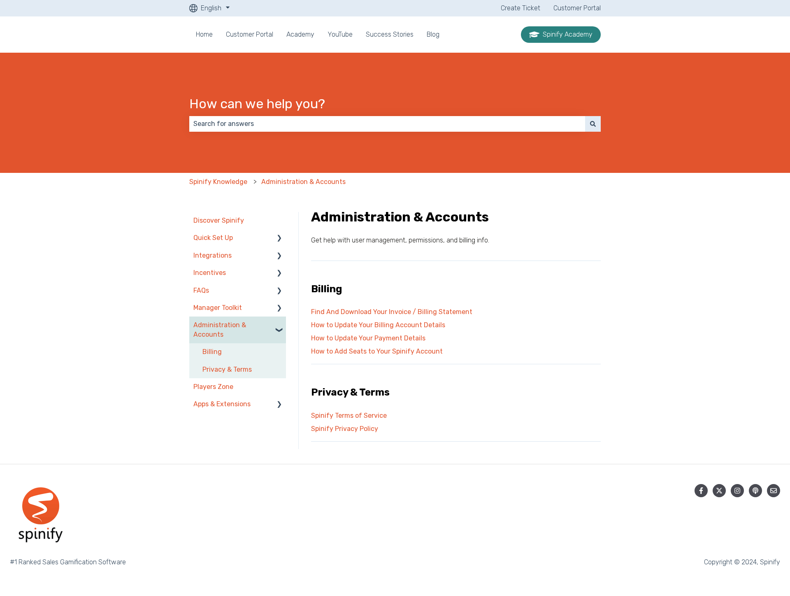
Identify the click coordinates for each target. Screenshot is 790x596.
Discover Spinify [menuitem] (218, 220)
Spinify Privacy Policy (344, 429)
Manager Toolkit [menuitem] (217, 308)
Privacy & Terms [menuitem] (227, 369)
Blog (433, 34)
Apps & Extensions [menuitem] (222, 404)
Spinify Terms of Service (349, 415)
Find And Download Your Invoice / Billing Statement (391, 312)
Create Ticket (520, 8)
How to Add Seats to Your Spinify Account (377, 351)
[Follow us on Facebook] (701, 490)
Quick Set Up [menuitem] (213, 238)
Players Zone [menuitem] (213, 387)
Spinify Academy (567, 34)
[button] (279, 238)
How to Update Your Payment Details (368, 338)
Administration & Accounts (303, 182)
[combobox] (387, 124)
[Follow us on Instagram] (737, 490)
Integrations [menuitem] (212, 255)
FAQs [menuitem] (201, 290)
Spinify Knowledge (218, 182)
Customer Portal (577, 8)
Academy (300, 34)
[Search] (593, 124)
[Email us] (773, 490)
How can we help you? (257, 104)
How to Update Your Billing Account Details (378, 325)
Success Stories (390, 34)
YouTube (340, 34)
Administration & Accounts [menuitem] (219, 329)
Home (204, 34)
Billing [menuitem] (212, 352)
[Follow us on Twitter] (719, 490)
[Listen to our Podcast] (755, 490)
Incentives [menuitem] (209, 273)
